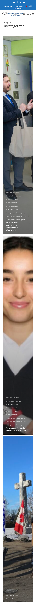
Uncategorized (10, 213)
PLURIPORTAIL (19, 6)
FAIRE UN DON (8, 6)
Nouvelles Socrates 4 (12, 206)
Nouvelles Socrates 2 (12, 199)
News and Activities (12, 192)
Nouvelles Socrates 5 (12, 209)
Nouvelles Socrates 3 (12, 203)
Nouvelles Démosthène (13, 196)
